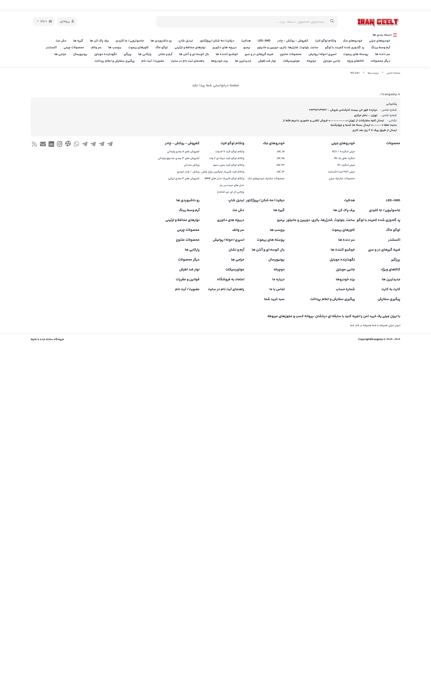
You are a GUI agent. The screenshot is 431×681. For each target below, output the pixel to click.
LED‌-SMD (264, 40)
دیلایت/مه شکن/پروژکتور (217, 40)
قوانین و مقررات (188, 279)
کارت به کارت (390, 289)
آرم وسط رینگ (380, 47)
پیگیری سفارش (389, 299)
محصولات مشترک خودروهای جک (266, 179)
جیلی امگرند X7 (346, 165)
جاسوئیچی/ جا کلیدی (130, 40)
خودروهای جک (352, 40)
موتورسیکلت (291, 61)
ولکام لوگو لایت (325, 40)
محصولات (393, 143)
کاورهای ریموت (138, 47)
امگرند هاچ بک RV (344, 158)
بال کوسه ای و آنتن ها (194, 54)
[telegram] (110, 145)
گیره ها (78, 40)
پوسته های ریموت (355, 54)
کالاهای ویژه (355, 61)
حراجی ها (60, 54)
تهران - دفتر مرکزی (366, 115)
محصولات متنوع (291, 54)
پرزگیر (128, 54)
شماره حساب (345, 289)
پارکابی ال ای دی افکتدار (230, 192)
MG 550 (355, 73)
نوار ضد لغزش (267, 61)
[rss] (34, 145)
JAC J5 (281, 152)
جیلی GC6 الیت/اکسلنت (341, 172)
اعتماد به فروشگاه (230, 279)
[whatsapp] (76, 145)
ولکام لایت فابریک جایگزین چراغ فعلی (222, 172)
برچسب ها (114, 47)
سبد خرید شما (274, 299)
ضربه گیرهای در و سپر (259, 54)
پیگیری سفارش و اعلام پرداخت (115, 61)
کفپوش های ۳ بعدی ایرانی (184, 179)
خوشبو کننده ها (227, 54)
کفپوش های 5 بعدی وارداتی (183, 152)
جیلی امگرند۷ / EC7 (343, 152)
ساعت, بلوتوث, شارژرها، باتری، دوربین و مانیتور (287, 47)
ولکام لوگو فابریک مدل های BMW (224, 179)
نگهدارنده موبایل (105, 54)
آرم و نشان (165, 54)
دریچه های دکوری (224, 47)
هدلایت (246, 40)
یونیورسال (80, 54)
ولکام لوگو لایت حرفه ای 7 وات (226, 158)
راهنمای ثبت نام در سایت (187, 61)
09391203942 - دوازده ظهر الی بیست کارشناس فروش (343, 110)
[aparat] (68, 144)
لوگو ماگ (161, 47)
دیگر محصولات (380, 61)
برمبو (246, 47)
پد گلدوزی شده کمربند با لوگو (344, 47)
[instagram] (59, 145)
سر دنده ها (382, 54)
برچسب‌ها (373, 73)
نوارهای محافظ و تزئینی (190, 47)
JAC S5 (281, 158)
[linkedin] (51, 145)
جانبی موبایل (331, 61)
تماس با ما (277, 289)
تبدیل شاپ (185, 40)
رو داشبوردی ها (161, 40)
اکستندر (51, 47)
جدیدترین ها (243, 61)
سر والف (96, 47)
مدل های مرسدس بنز (232, 185)
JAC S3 (280, 165)
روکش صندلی (192, 165)
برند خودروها (219, 61)
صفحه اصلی (393, 73)
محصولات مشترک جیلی (342, 179)
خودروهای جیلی (379, 40)
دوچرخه (311, 61)
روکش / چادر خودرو (188, 172)
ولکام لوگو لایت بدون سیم (228, 165)
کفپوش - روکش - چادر (292, 40)
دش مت (61, 40)
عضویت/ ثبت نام (152, 61)
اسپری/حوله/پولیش (322, 54)
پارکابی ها (145, 54)
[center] (332, 21)
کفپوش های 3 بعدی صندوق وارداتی (179, 158)
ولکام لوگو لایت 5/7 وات (229, 152)
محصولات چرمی (74, 47)
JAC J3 (281, 172)
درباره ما (278, 279)
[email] (42, 145)
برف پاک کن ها (99, 40)
